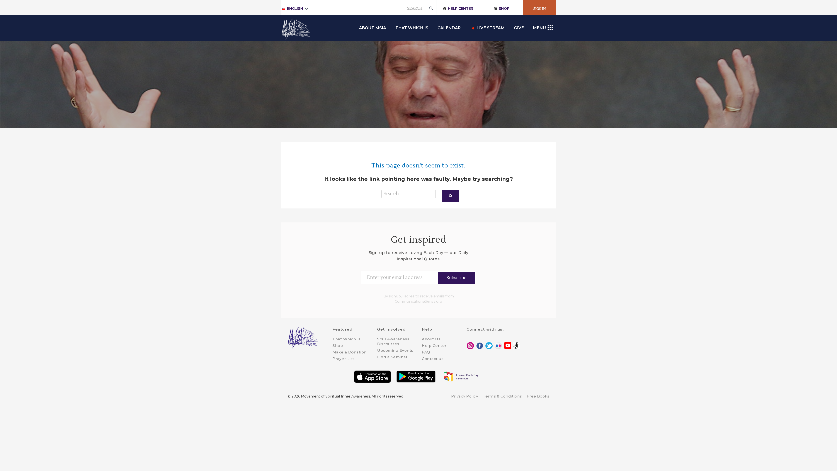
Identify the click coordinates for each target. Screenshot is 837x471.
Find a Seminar (392, 357)
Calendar (449, 28)
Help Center (460, 9)
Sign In (539, 9)
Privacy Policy (464, 396)
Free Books (538, 396)
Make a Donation (349, 352)
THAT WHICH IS (411, 28)
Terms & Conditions (502, 396)
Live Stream (490, 28)
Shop (504, 9)
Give (519, 28)
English (295, 9)
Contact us (432, 359)
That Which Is (346, 339)
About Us (431, 339)
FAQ (426, 352)
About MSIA (372, 28)
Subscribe (456, 277)
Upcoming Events (395, 350)
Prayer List (343, 359)
